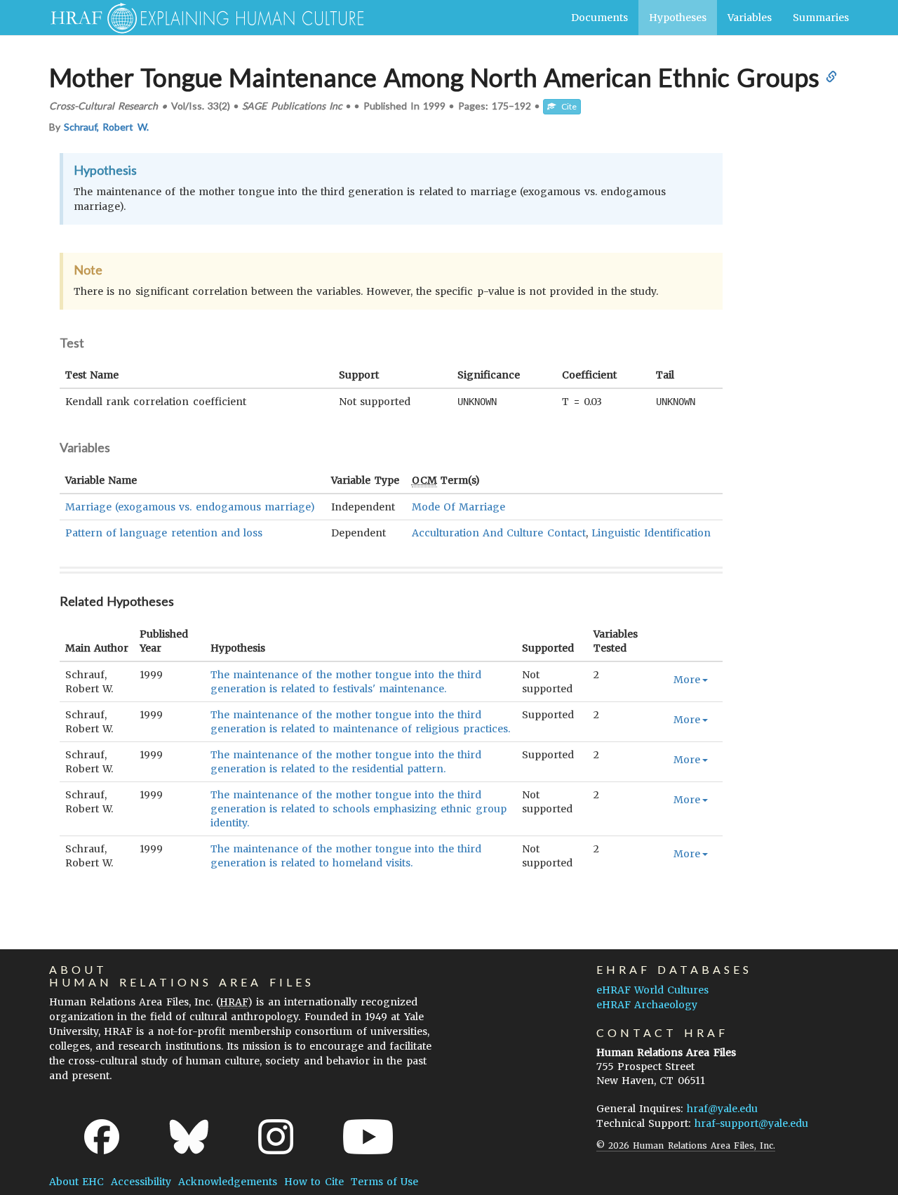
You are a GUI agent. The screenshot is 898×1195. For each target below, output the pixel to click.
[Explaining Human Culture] (202, 17)
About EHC (76, 1181)
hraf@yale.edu (722, 1108)
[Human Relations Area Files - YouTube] (368, 1137)
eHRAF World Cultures (652, 990)
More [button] (687, 679)
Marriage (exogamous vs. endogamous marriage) (190, 507)
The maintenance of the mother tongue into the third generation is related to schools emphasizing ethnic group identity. (358, 808)
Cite (566, 106)
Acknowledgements (227, 1181)
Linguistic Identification (651, 533)
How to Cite (313, 1181)
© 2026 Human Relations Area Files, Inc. (685, 1145)
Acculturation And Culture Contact (499, 533)
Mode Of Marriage (458, 507)
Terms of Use (384, 1181)
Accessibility (141, 1181)
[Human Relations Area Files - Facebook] (102, 1137)
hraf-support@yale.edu (751, 1123)
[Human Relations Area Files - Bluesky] (189, 1137)
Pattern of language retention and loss (163, 533)
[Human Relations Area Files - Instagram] (276, 1137)
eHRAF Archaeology (646, 1004)
